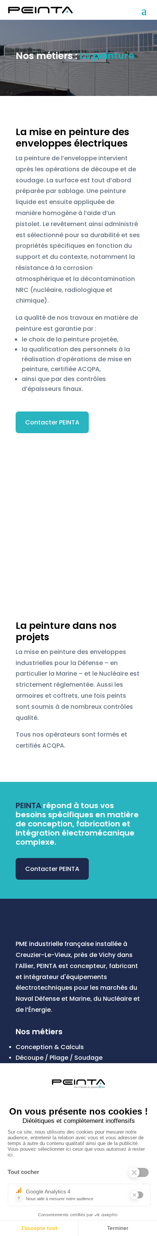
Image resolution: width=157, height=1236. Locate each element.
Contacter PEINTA (52, 422)
